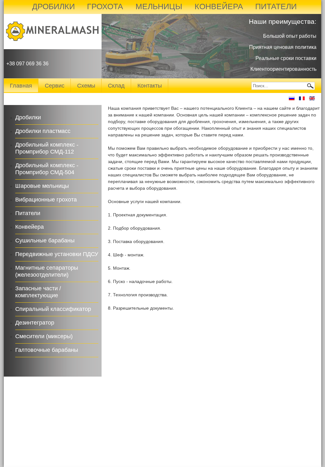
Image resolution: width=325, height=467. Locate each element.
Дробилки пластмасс (42, 131)
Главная (21, 85)
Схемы (86, 85)
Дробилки (28, 117)
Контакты (149, 85)
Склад (116, 85)
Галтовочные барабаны (46, 350)
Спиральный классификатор (53, 309)
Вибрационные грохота (46, 199)
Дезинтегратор (34, 322)
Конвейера (29, 227)
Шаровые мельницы (42, 186)
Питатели (27, 213)
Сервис (54, 85)
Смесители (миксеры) (44, 336)
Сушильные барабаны (45, 240)
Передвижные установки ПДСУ (56, 254)
